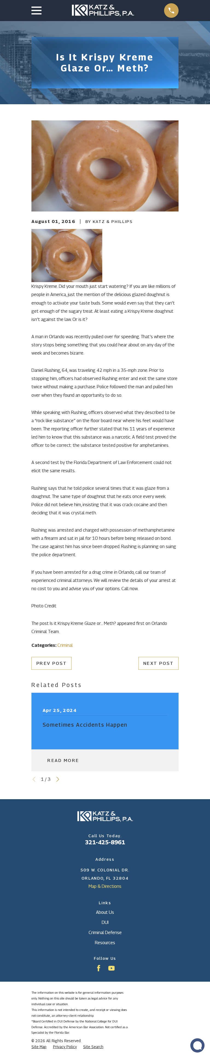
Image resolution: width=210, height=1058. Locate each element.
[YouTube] (111, 968)
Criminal (65, 645)
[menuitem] (38, 1047)
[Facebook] (98, 968)
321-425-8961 (105, 842)
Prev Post (51, 663)
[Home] (103, 10)
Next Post (158, 663)
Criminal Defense (105, 932)
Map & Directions (105, 886)
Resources (105, 942)
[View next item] (57, 779)
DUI (105, 922)
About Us (105, 912)
